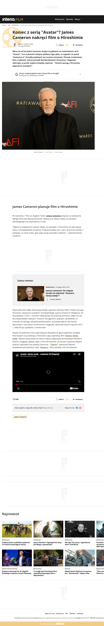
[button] (59, 19)
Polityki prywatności (55, 618)
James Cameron (20, 417)
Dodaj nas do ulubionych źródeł (39, 75)
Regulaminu (42, 618)
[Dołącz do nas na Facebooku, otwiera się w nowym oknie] (77, 408)
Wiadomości (15, 25)
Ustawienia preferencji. (68, 618)
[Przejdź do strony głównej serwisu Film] (19, 19)
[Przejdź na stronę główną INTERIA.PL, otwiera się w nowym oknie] (8, 19)
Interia (4, 25)
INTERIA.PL (86, 618)
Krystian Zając (28, 44)
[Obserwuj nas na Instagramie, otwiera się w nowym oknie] (80, 408)
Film (9, 25)
